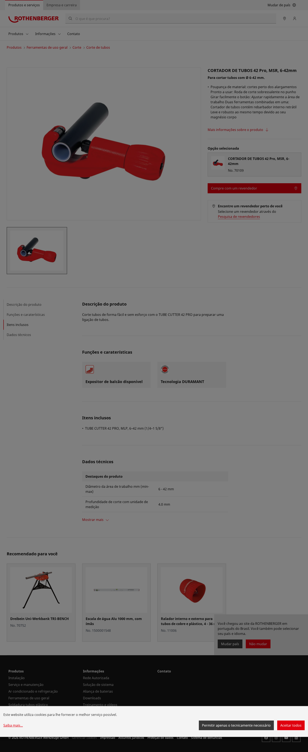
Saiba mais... (13, 725)
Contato (182, 738)
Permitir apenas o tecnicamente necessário (236, 725)
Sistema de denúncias (206, 738)
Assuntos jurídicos (131, 738)
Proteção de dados (160, 738)
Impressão (107, 738)
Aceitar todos (291, 725)
